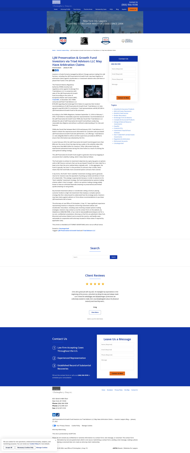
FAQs (111, 9)
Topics (114, 105)
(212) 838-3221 (63, 406)
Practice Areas (88, 9)
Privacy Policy (119, 390)
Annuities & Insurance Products (124, 109)
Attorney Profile (65, 9)
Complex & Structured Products (124, 120)
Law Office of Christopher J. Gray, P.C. (76, 448)
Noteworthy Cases (101, 9)
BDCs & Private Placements (122, 111)
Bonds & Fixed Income (121, 113)
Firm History (77, 9)
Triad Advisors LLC (89, 230)
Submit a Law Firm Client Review (95, 319)
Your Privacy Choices (63, 425)
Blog (117, 9)
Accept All (9, 447)
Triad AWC (55, 100)
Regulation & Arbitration (122, 139)
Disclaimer (110, 390)
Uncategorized (64, 228)
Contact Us (133, 9)
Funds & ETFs (118, 128)
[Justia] (57, 414)
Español (124, 9)
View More (95, 312)
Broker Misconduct (120, 115)
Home (55, 9)
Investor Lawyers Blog (63, 50)
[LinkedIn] (54, 414)
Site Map (126, 390)
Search (114, 257)
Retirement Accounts (121, 141)
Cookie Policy (76, 425)
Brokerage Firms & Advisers (123, 118)
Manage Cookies (87, 425)
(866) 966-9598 (130, 4)
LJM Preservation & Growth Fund (69, 230)
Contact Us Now (123, 98)
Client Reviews (95, 275)
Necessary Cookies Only (25, 447)
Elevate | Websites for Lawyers (125, 448)
